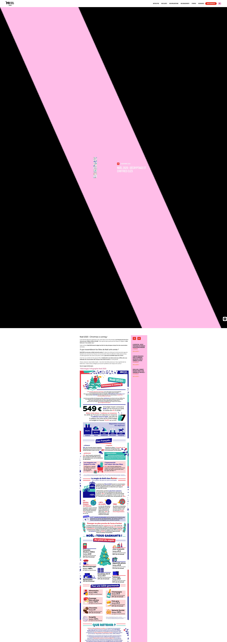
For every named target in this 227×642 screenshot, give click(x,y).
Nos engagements (185, 3)
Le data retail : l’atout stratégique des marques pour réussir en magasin (139, 346)
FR (219, 3)
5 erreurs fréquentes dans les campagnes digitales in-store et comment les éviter (138, 358)
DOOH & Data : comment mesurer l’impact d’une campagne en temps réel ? (139, 371)
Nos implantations (173, 3)
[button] (134, 338)
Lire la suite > (136, 351)
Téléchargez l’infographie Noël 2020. (93, 369)
